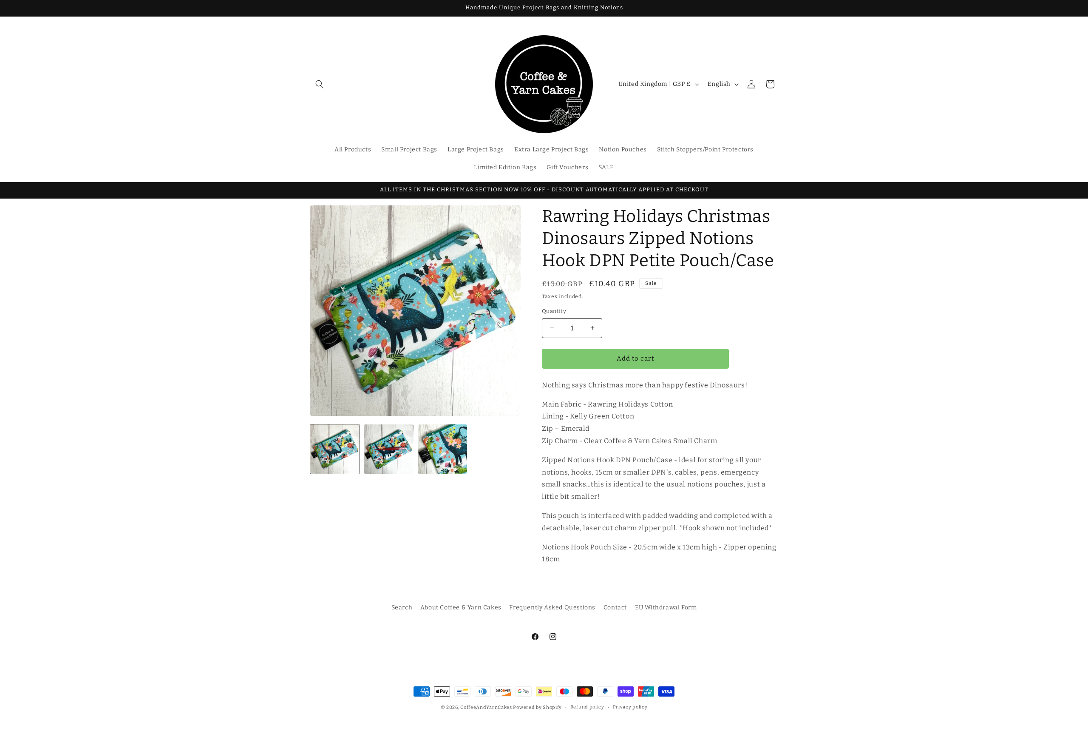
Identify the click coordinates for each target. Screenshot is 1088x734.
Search (402, 607)
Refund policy (587, 707)
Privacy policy (630, 707)
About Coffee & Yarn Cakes (461, 607)
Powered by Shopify (537, 707)
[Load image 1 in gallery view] (335, 449)
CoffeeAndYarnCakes (486, 707)
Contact (615, 607)
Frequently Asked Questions (552, 607)
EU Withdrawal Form (666, 607)
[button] (319, 84)
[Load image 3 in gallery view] (442, 449)
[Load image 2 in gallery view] (388, 449)
